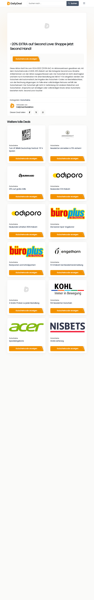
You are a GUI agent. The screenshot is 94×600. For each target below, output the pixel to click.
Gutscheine (25, 100)
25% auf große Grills (17, 189)
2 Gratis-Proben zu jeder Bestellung (24, 303)
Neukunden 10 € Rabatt (60, 189)
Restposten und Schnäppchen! (22, 265)
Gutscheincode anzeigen (26, 59)
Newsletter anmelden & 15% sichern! (65, 148)
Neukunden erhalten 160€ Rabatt (23, 227)
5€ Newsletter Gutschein (61, 303)
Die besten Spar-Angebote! (62, 227)
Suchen (73, 3)
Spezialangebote (16, 341)
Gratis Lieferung (57, 341)
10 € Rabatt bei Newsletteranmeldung (66, 265)
